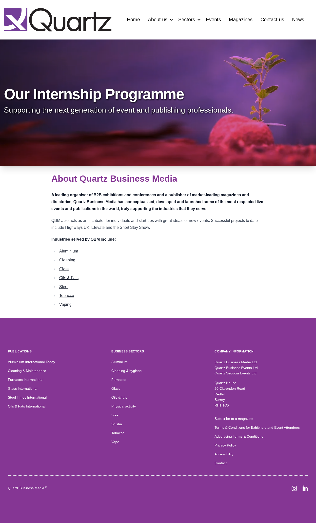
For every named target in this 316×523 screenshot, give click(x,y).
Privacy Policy (225, 445)
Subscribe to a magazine (234, 419)
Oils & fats (119, 397)
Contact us (272, 19)
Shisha (116, 424)
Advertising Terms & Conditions (239, 436)
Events (213, 19)
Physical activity (123, 406)
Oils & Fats (69, 278)
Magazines (241, 19)
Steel (63, 287)
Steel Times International (27, 397)
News (298, 19)
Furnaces (118, 380)
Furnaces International (25, 380)
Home (133, 19)
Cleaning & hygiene (126, 371)
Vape (115, 442)
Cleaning (67, 260)
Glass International (22, 388)
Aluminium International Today (31, 362)
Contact (221, 463)
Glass (64, 269)
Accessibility (224, 454)
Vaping (65, 304)
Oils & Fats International (26, 406)
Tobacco (66, 295)
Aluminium (68, 251)
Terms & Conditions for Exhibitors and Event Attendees (257, 427)
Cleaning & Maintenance (27, 371)
